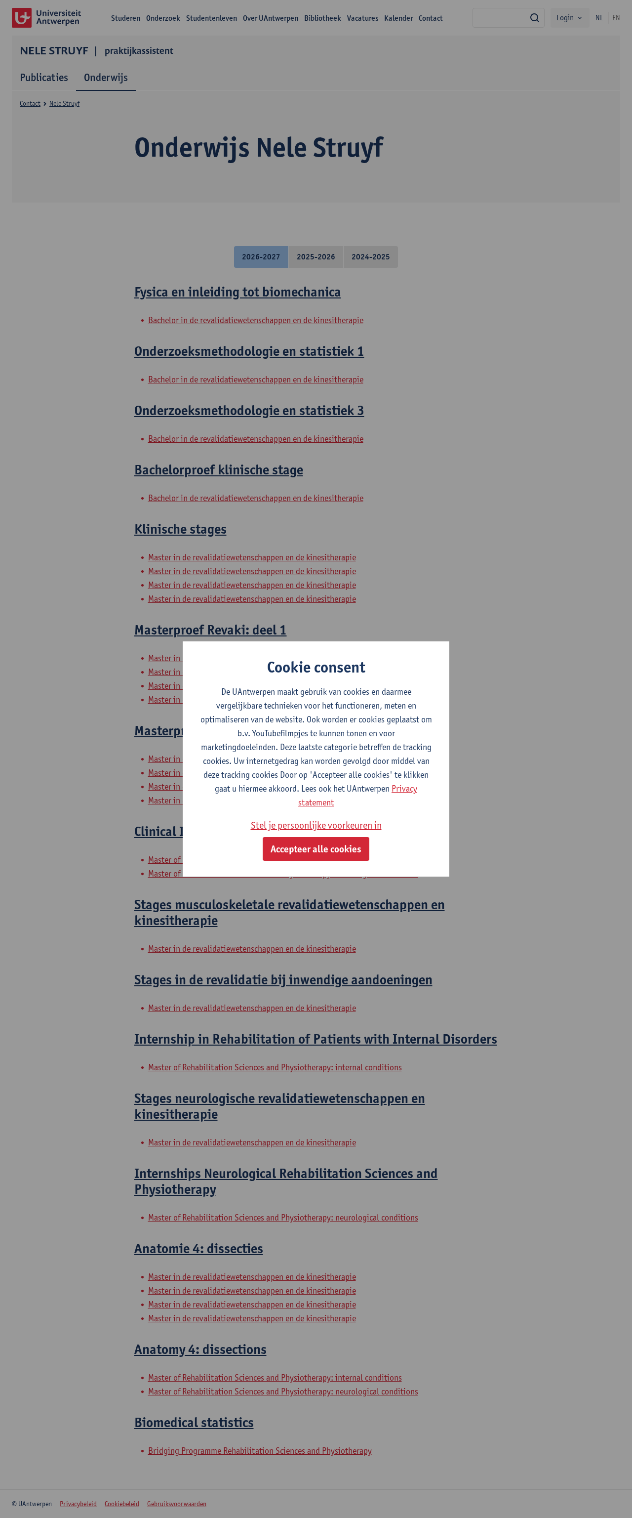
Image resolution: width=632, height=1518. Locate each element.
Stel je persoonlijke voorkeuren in (316, 825)
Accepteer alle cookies (316, 849)
